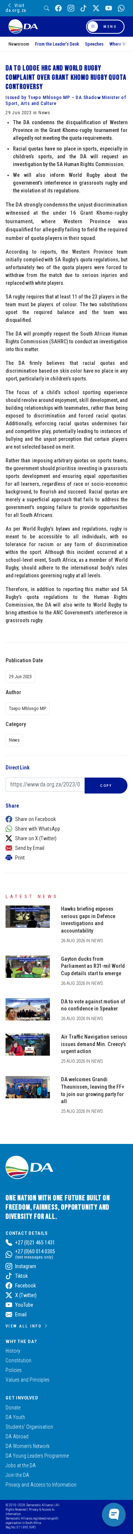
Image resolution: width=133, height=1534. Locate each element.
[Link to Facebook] (58, 8)
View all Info (24, 1326)
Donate (13, 1408)
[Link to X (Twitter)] (96, 8)
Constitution (18, 1360)
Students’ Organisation (29, 1427)
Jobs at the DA (21, 1465)
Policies (14, 1370)
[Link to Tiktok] (83, 8)
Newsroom (18, 44)
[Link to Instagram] (71, 8)
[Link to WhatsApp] (121, 8)
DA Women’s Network (28, 1446)
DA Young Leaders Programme (37, 1456)
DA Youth (15, 1417)
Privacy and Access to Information (41, 1485)
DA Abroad (17, 1436)
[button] (65, 819)
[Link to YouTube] (108, 8)
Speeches (94, 44)
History (13, 1351)
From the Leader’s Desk (57, 44)
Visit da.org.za (16, 8)
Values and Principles (28, 1380)
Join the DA (17, 1475)
